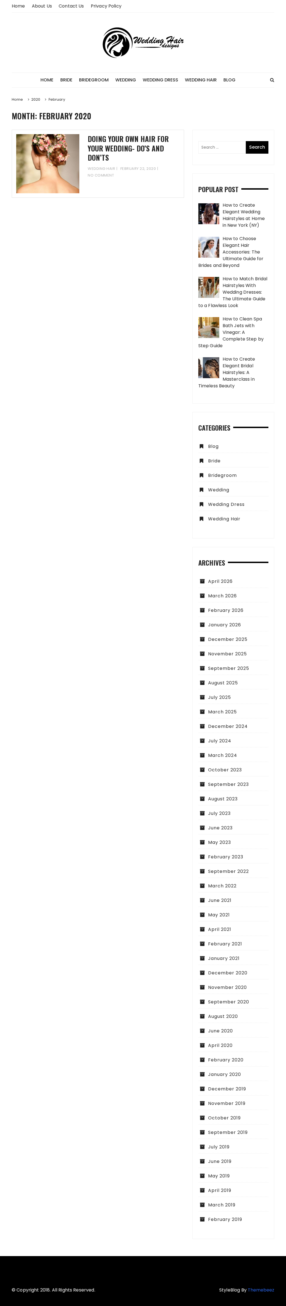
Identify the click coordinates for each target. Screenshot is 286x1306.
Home (18, 6)
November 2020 (227, 987)
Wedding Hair (201, 80)
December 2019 (227, 1089)
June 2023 (220, 828)
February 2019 (225, 1219)
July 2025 (219, 697)
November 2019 (227, 1103)
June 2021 (220, 900)
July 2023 (219, 813)
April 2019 (219, 1190)
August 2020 (223, 1016)
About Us (42, 6)
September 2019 (228, 1132)
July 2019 (219, 1147)
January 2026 (224, 625)
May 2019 (219, 1176)
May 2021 (219, 915)
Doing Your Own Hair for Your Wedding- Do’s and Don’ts (128, 148)
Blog (229, 80)
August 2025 (223, 683)
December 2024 (228, 726)
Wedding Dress (160, 80)
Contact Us (71, 6)
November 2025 (227, 654)
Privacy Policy (106, 6)
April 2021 (219, 929)
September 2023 (228, 784)
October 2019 (224, 1118)
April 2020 (220, 1045)
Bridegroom (94, 80)
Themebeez (261, 1290)
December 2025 (227, 639)
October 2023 (225, 770)
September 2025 (228, 668)
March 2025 (222, 712)
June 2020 (220, 1031)
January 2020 (224, 1074)
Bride (66, 80)
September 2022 (228, 871)
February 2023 (225, 857)
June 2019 (220, 1161)
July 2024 (219, 741)
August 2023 (223, 799)
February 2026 (226, 610)
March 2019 (221, 1205)
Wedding (125, 80)
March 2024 (222, 755)
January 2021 (224, 958)
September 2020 (228, 1002)
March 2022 (222, 886)
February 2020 (226, 1060)
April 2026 (220, 581)
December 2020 (227, 973)
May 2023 (219, 842)
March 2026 (222, 596)
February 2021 (225, 944)
